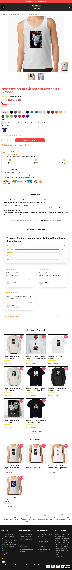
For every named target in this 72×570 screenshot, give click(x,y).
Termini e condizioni (25, 537)
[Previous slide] (4, 44)
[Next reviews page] (66, 317)
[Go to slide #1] (31, 76)
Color (3, 109)
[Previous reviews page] (57, 317)
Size (3, 119)
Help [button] (69, 567)
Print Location (6, 125)
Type (3, 103)
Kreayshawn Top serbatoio (36, 14)
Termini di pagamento (44, 539)
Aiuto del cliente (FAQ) (44, 549)
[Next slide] (68, 44)
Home (3, 14)
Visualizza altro (36, 432)
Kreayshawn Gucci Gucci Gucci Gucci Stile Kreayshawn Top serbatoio (13, 499)
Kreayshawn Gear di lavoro (16, 14)
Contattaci (41, 546)
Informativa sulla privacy (27, 539)
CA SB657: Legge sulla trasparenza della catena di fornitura (27, 549)
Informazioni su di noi (26, 534)
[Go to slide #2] (40, 76)
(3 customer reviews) (16, 96)
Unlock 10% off (3, 562)
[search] (65, 7)
